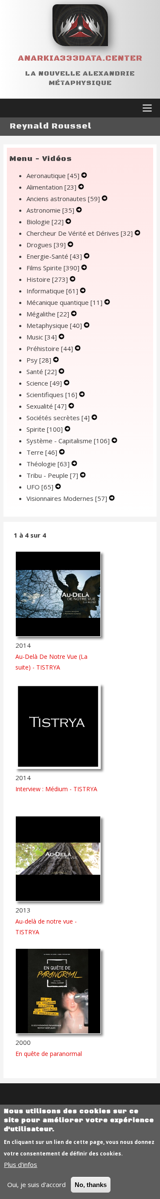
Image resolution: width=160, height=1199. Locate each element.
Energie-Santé (54, 256)
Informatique (52, 291)
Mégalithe (47, 314)
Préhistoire (49, 348)
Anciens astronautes (63, 198)
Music (41, 337)
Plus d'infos (20, 1164)
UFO (39, 487)
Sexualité (46, 406)
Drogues (46, 244)
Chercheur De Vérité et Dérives (79, 233)
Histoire (47, 279)
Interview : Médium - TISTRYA (56, 789)
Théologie (48, 463)
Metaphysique (54, 325)
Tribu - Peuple (52, 475)
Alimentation (51, 187)
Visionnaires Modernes (66, 498)
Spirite (44, 429)
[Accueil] (80, 25)
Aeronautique (52, 175)
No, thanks (91, 1184)
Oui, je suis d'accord (36, 1184)
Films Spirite (52, 267)
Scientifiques (51, 394)
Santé (41, 371)
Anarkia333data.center (80, 58)
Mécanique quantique (64, 302)
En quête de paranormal (48, 1054)
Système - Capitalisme (68, 440)
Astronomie (50, 210)
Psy (38, 360)
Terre (41, 452)
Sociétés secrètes (58, 417)
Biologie (45, 221)
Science (44, 383)
